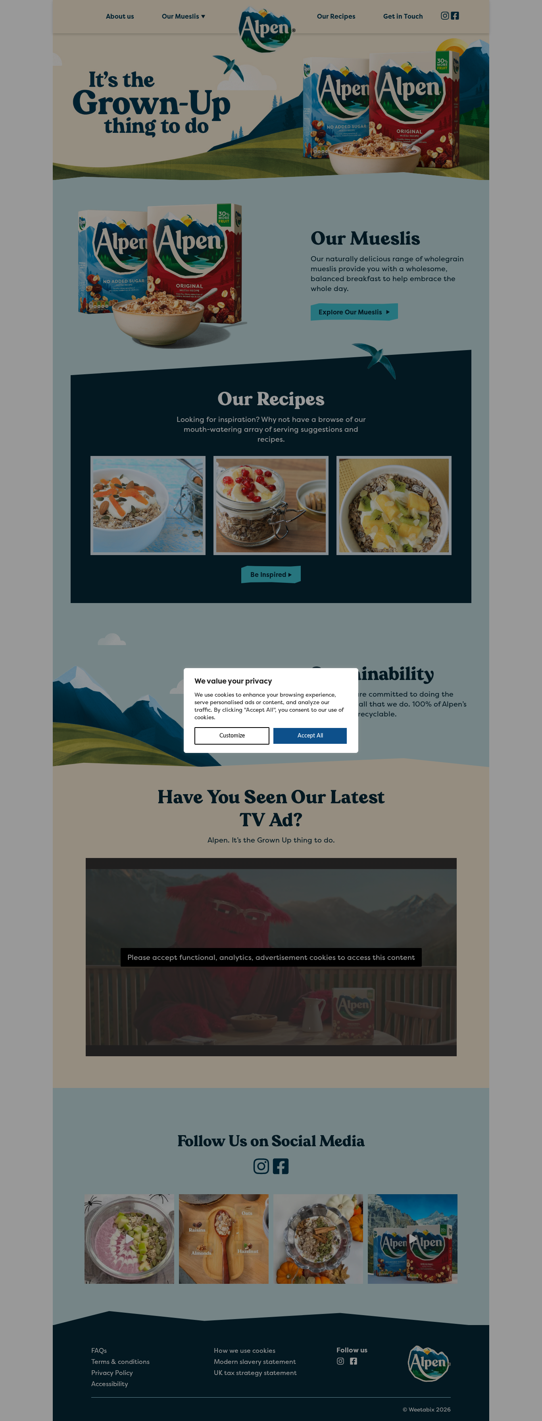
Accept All (310, 736)
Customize (232, 736)
